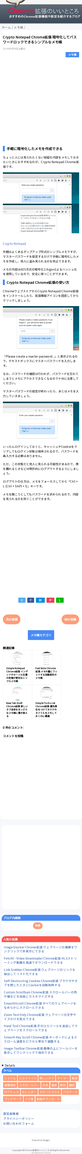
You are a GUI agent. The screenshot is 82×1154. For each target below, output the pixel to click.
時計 (63, 1085)
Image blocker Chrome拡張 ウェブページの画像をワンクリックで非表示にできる (40, 949)
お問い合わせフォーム (18, 1123)
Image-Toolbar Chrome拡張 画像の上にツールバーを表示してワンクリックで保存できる (41, 1050)
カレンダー (29, 1092)
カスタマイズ (28, 1078)
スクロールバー (29, 1085)
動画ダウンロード (48, 1099)
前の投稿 (70, 619)
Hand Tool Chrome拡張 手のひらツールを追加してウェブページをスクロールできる (41, 1028)
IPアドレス (11, 1092)
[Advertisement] (41, 101)
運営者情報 (11, 1113)
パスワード (70, 1092)
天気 (45, 1085)
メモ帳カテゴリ (41, 635)
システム (10, 1078)
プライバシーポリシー (18, 1118)
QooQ (47, 1152)
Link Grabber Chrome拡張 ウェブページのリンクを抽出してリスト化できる (39, 971)
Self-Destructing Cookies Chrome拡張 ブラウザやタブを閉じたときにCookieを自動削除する (41, 983)
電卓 (54, 1085)
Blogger (46, 1140)
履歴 (75, 1078)
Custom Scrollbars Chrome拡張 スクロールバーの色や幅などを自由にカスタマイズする (40, 994)
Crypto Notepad (14, 243)
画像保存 (10, 1085)
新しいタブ (46, 1078)
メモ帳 (72, 54)
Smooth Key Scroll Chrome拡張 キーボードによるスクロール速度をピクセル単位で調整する (40, 1039)
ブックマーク (13, 1099)
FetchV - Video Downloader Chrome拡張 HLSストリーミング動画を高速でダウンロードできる (40, 960)
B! (40, 600)
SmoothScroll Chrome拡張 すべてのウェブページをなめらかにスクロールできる (40, 1005)
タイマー (63, 1078)
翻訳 (72, 1085)
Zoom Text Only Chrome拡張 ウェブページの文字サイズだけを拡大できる (40, 1016)
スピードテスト (49, 1092)
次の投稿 (12, 619)
